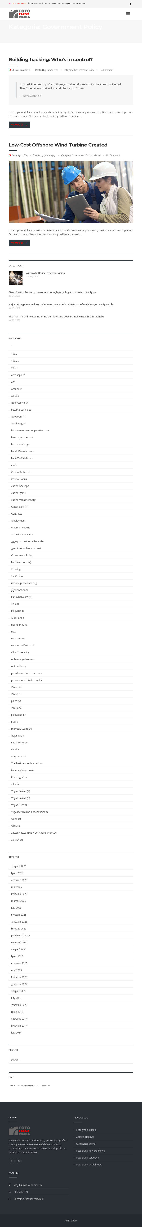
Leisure (97, 155)
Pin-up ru (16, 694)
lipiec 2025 (17, 956)
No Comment (106, 69)
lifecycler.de (17, 610)
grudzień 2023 (19, 1004)
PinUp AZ (16, 707)
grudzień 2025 (19, 921)
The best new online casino (26, 763)
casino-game (18, 492)
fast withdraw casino (22, 534)
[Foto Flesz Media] (19, 13)
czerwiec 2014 (19, 1018)
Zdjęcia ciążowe (85, 1136)
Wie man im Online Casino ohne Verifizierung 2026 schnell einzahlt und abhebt (56, 316)
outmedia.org (18, 666)
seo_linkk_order (19, 742)
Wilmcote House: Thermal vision (45, 273)
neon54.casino (19, 624)
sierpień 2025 (18, 949)
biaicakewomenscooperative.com (30, 430)
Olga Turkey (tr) (20, 652)
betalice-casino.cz (21, 409)
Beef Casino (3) (20, 402)
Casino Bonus (19, 479)
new (13, 631)
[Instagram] (19, 1161)
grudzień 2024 (19, 984)
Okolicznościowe (85, 1143)
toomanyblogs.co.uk (22, 770)
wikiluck (15, 825)
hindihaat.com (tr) (21, 562)
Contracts (16, 513)
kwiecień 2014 (19, 1025)
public (14, 721)
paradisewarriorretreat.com (26, 673)
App (13, 1085)
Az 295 (15, 395)
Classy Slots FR (19, 506)
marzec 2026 (18, 900)
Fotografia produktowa (89, 1164)
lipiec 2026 (17, 873)
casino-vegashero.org (23, 499)
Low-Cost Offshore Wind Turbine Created (58, 145)
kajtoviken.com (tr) (21, 597)
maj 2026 (16, 887)
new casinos (18, 638)
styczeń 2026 (18, 914)
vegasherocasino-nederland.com (29, 811)
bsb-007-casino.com (22, 451)
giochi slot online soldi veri (26, 548)
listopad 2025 (18, 928)
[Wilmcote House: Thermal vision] (16, 278)
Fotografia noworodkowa (90, 1150)
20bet (14, 368)
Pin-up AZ (16, 687)
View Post (17, 124)
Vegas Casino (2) (20, 791)
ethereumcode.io (20, 527)
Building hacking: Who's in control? (51, 59)
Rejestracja (17, 735)
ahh (13, 382)
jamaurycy (52, 69)
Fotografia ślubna (86, 1129)
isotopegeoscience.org (24, 583)
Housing (15, 569)
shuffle (15, 749)
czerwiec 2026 (19, 880)
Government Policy (84, 69)
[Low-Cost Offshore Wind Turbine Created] (71, 192)
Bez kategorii (18, 423)
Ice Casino (17, 576)
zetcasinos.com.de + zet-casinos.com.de (34, 832)
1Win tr (15, 361)
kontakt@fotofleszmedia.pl (29, 1198)
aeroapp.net (18, 375)
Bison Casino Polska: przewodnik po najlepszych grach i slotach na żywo (52, 292)
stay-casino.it (18, 756)
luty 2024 (16, 998)
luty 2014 (16, 1032)
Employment (18, 520)
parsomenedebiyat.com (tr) (26, 680)
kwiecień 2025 (19, 977)
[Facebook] (130, 4)
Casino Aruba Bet (21, 472)
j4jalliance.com (19, 590)
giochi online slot (29, 1085)
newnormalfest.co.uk (23, 645)
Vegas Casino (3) (20, 798)
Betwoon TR (18, 416)
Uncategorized (19, 777)
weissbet (16, 818)
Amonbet (16, 388)
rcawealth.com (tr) (21, 728)
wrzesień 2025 (19, 942)
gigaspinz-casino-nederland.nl (27, 541)
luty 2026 (16, 907)
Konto (46, 1085)
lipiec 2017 (17, 1011)
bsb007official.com (21, 458)
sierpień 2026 (18, 866)
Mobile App (17, 617)
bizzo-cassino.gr (20, 444)
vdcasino (16, 784)
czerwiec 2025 (19, 963)
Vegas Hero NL (19, 805)
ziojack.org (17, 839)
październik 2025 (20, 935)
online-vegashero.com (23, 659)
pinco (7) (16, 701)
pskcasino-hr (18, 714)
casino (15, 465)
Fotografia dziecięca (87, 1157)
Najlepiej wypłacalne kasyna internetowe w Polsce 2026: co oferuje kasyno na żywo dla (61, 304)
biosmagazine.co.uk (22, 437)
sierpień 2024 (18, 991)
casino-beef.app (20, 486)
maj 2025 (16, 970)
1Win (14, 354)
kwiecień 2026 (19, 894)
